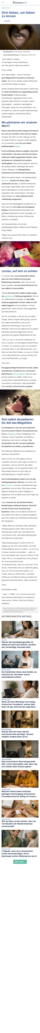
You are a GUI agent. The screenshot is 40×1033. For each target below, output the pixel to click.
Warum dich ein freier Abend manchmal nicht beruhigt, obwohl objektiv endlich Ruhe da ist (17, 734)
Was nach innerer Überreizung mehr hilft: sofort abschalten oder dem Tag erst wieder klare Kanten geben (19, 764)
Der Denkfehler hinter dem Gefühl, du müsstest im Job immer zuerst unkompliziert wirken (19, 674)
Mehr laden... (20, 862)
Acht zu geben (18, 374)
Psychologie (6, 670)
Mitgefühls (9, 485)
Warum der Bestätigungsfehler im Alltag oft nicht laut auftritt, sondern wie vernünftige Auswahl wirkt (19, 644)
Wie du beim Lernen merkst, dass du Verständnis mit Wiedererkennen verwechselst (19, 823)
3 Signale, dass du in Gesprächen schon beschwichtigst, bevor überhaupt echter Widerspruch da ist (19, 853)
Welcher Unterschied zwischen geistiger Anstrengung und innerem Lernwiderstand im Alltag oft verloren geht (19, 794)
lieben (17, 146)
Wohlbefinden (6, 8)
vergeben (11, 434)
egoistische (9, 296)
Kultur (4, 640)
